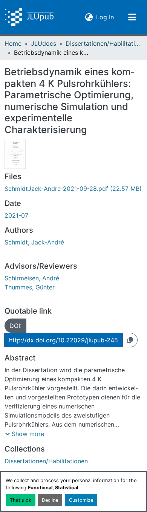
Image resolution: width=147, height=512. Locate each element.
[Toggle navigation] (131, 17)
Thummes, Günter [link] (30, 287)
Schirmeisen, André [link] (32, 278)
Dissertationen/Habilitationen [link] (103, 43)
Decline (50, 500)
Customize (81, 500)
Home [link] (13, 43)
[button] (29, 17)
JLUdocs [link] (43, 43)
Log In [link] (105, 17)
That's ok (20, 500)
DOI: (15, 325)
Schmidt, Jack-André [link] (34, 242)
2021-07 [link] (16, 215)
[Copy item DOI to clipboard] (130, 340)
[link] (73, 188)
